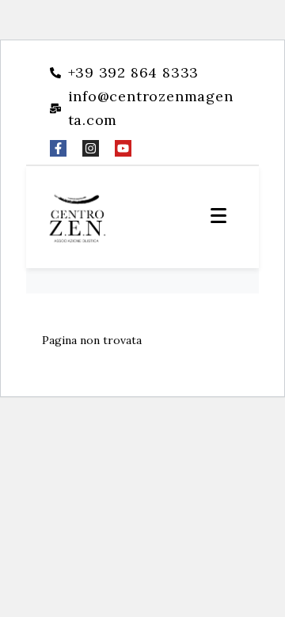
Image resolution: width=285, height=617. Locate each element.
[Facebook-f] (58, 148)
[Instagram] (90, 148)
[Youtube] (123, 148)
